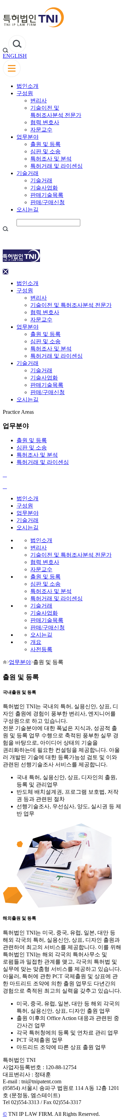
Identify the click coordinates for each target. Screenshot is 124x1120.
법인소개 (28, 86)
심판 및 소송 (45, 151)
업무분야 (28, 137)
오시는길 (28, 209)
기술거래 (28, 173)
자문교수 (41, 130)
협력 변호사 (44, 122)
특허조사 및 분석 (51, 159)
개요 (35, 642)
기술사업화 (44, 188)
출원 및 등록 (45, 144)
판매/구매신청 (47, 202)
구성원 (25, 93)
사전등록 (41, 649)
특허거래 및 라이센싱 (56, 166)
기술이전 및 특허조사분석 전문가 (71, 305)
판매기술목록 (46, 195)
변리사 (38, 100)
